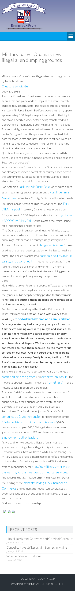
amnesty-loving (34, 483)
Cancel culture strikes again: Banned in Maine (36, 547)
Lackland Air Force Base (35, 187)
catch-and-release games (18, 377)
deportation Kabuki (54, 377)
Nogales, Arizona (51, 245)
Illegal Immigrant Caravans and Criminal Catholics (39, 539)
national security (51, 256)
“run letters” (55, 382)
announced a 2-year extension (21, 416)
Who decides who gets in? (23, 556)
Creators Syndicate (15, 86)
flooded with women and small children (42, 319)
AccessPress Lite (50, 584)
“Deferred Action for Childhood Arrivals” (29, 422)
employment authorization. (20, 437)
